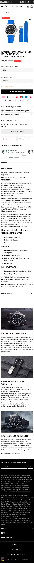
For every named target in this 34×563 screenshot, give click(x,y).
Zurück (7, 13)
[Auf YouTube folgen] (21, 549)
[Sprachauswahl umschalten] (3, 558)
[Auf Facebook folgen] (12, 549)
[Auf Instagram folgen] (17, 549)
